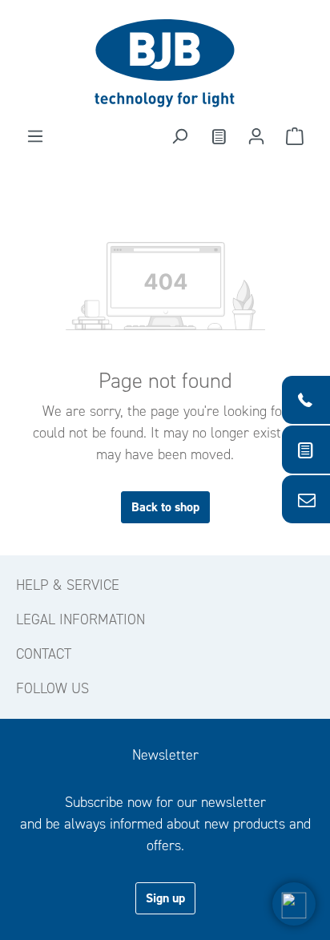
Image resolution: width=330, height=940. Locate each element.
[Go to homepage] (165, 63)
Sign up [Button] (165, 898)
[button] (294, 904)
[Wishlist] (218, 136)
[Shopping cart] (295, 136)
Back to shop (165, 506)
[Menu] (35, 136)
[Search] (179, 136)
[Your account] (256, 136)
